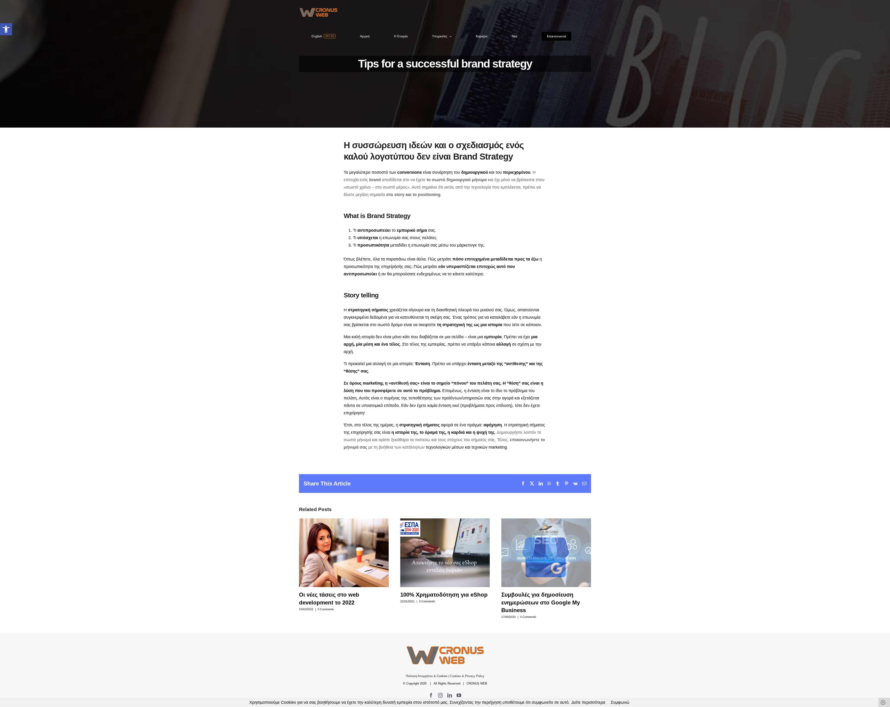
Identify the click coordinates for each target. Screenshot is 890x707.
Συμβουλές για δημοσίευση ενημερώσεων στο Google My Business (546, 552)
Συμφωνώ (620, 702)
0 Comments (326, 609)
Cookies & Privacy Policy (467, 676)
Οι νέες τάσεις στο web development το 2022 (343, 552)
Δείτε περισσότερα (588, 702)
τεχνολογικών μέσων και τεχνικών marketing (466, 447)
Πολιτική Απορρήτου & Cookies (427, 676)
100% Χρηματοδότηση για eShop (444, 552)
